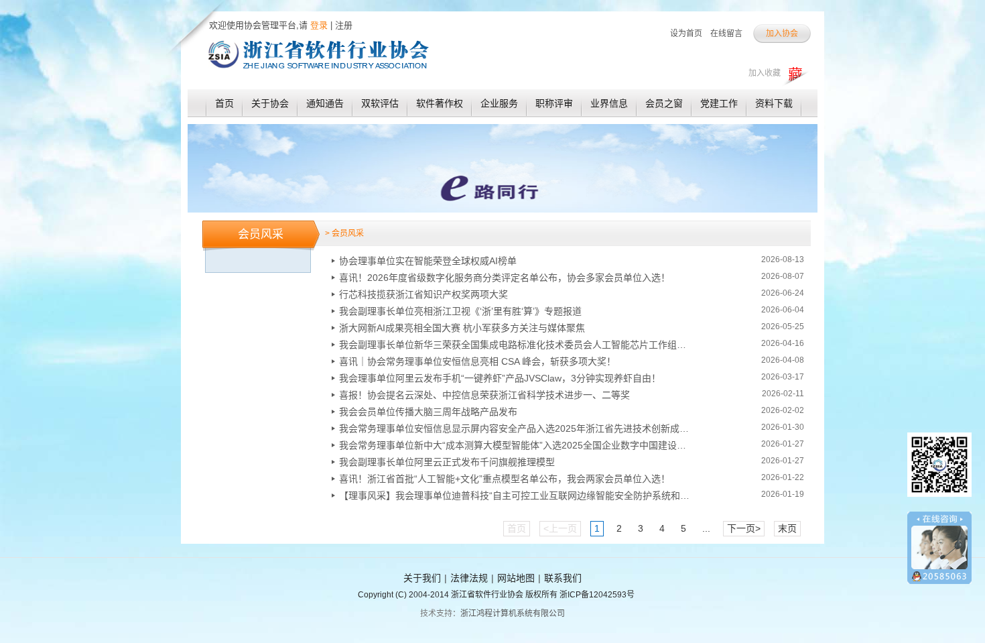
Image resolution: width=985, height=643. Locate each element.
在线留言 (726, 33)
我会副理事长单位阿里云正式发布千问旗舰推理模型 (447, 462)
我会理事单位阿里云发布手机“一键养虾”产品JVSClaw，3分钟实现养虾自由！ (500, 378)
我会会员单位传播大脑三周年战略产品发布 (428, 411)
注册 (343, 25)
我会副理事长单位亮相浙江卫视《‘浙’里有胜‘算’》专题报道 (460, 311)
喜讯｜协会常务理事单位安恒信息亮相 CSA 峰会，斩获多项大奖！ (477, 361)
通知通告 (325, 103)
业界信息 (609, 103)
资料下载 (774, 103)
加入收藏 (764, 73)
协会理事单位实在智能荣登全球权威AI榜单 (428, 260)
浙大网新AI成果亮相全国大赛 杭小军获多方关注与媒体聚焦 (462, 328)
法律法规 (469, 578)
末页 (787, 528)
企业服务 (499, 103)
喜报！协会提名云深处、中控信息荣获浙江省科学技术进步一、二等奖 (484, 395)
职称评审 (554, 103)
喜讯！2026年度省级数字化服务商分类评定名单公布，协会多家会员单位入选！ (504, 277)
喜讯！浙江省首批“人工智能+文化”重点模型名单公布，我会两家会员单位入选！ (504, 478)
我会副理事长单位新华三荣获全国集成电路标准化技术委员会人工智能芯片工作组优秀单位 (516, 344)
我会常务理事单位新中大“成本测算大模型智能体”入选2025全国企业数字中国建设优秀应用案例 (516, 445)
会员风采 (260, 234)
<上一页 (560, 528)
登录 (318, 25)
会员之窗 (664, 103)
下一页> (744, 528)
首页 (224, 103)
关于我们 (422, 578)
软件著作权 (439, 103)
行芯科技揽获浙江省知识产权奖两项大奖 (423, 294)
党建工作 (719, 103)
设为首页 (686, 33)
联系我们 (563, 578)
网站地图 (516, 578)
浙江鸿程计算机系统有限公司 (512, 613)
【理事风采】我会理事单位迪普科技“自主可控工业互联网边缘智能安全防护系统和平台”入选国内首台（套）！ (516, 495)
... (706, 528)
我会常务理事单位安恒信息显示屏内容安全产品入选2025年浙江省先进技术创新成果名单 (516, 428)
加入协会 (782, 33)
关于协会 (270, 103)
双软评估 (380, 103)
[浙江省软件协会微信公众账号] (939, 501)
